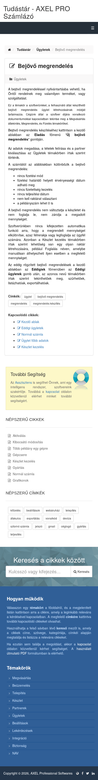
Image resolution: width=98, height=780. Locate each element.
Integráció (19, 738)
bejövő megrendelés (50, 296)
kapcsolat (52, 391)
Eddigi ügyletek (32, 328)
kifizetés (15, 510)
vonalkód (51, 518)
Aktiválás (19, 435)
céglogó (66, 526)
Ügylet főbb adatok (35, 340)
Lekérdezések (22, 730)
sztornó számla (19, 526)
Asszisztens (23, 382)
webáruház (53, 510)
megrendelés (19, 303)
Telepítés (19, 693)
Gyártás (18, 467)
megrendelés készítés (46, 303)
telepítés (71, 510)
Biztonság (19, 745)
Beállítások (20, 723)
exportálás (33, 518)
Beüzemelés (21, 685)
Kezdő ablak (30, 321)
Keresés (83, 571)
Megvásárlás (21, 678)
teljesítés (15, 534)
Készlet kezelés (32, 346)
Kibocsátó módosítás (27, 442)
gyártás (81, 526)
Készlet (17, 700)
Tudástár (24, 49)
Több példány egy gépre (30, 448)
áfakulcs (15, 518)
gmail (51, 526)
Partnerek (19, 708)
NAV (15, 753)
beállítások (33, 510)
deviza (67, 518)
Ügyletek (43, 49)
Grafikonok (20, 480)
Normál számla (32, 334)
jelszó (38, 526)
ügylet (28, 296)
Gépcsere (19, 454)
